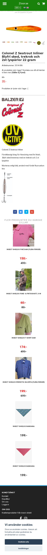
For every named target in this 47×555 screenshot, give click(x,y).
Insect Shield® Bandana (23, 426)
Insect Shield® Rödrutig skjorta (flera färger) (24, 382)
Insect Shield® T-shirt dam (24, 338)
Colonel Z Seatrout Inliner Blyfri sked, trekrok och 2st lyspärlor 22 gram (31, 11)
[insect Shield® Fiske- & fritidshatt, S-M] (23, 280)
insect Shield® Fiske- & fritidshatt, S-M (23, 294)
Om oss (5, 502)
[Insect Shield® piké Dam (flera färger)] (23, 235)
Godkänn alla (23, 542)
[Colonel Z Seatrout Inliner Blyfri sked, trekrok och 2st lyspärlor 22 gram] (23, 28)
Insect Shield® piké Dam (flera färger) (24, 249)
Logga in (5, 504)
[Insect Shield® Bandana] (23, 412)
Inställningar (23, 548)
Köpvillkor (6, 499)
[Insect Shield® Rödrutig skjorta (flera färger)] (23, 368)
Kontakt (5, 496)
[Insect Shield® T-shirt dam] (23, 324)
